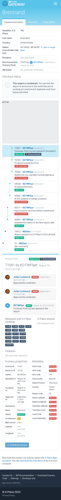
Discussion (33, 22)
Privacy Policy (8, 495)
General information (13, 22)
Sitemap (15, 478)
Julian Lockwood (22, 277)
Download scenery (18, 445)
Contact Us (7, 475)
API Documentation (25, 475)
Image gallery (49, 22)
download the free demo (31, 461)
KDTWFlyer (38, 62)
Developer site (28, 478)
